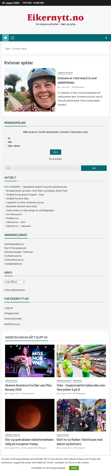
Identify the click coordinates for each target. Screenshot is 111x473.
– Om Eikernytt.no (13, 214)
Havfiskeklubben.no (14, 244)
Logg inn (8, 308)
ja (9, 138)
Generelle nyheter (65, 73)
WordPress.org (12, 324)
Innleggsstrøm (11, 313)
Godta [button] (74, 468)
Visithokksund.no (13, 256)
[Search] (106, 38)
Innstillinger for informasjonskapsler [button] (48, 468)
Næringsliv (77, 381)
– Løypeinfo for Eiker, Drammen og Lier (24, 202)
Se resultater (55, 159)
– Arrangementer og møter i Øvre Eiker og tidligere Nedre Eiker (36, 190)
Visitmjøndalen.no (13, 263)
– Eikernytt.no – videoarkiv (17, 226)
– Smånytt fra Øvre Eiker (16, 198)
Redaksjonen (79, 87)
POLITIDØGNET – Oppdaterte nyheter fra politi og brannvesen (35, 186)
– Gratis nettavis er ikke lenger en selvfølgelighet (29, 210)
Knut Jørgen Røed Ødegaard (35, 448)
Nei (10, 142)
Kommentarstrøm (13, 318)
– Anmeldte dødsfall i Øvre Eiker (20, 206)
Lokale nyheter (11, 381)
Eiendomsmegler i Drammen (18, 252)
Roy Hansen (80, 448)
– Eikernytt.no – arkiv (14, 222)
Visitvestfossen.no (14, 259)
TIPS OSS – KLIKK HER (33, 3)
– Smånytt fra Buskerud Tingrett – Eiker (24, 194)
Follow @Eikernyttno (14, 290)
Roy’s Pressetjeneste (15, 248)
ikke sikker (14, 146)
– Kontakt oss (11, 218)
